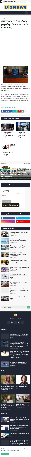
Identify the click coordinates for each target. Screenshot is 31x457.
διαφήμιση (11, 18)
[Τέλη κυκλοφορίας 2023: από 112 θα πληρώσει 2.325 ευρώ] (5, 435)
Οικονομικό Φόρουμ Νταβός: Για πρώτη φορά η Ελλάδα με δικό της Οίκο (19, 290)
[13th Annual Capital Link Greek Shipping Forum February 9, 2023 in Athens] (5, 419)
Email (4, 195)
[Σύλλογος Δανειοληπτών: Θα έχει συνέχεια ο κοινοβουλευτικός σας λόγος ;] (5, 336)
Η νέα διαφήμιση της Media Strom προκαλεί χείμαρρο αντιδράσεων (8, 135)
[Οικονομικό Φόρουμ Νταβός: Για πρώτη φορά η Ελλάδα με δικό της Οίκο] (5, 290)
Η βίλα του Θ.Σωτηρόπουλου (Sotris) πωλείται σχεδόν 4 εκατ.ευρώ (19, 239)
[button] (27, 2)
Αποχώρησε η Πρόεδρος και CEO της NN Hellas (7, 405)
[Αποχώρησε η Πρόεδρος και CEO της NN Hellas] (8, 398)
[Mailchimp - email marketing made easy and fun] (10, 206)
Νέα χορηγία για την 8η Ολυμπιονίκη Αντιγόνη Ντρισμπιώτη (19, 268)
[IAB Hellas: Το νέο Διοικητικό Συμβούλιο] (8, 146)
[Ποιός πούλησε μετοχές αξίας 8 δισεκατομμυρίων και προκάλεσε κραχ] (5, 276)
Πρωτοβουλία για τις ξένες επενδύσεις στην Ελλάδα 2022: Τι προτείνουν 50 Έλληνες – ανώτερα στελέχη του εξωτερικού (19, 344)
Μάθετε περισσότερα (13, 450)
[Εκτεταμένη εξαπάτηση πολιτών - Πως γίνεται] (5, 284)
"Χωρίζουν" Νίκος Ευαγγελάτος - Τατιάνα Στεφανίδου (18, 261)
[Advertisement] (15, 48)
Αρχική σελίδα (4, 18)
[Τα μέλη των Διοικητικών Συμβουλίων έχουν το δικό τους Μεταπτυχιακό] (5, 254)
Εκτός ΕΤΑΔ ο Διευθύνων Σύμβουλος (22, 404)
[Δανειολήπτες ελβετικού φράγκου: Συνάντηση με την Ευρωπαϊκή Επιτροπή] (5, 364)
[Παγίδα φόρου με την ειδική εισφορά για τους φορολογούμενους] (5, 247)
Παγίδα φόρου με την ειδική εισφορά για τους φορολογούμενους (19, 246)
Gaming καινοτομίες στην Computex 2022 (19, 297)
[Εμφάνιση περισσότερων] (25, 111)
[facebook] (8, 218)
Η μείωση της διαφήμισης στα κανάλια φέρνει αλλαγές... (21, 135)
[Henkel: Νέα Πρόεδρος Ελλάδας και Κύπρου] (23, 379)
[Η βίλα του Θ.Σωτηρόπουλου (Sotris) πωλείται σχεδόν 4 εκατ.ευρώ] (5, 241)
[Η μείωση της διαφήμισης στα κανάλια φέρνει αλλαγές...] (23, 126)
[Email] (22, 111)
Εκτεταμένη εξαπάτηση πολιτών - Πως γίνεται (19, 282)
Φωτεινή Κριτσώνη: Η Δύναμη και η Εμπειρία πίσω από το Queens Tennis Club (13, 2)
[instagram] (8, 221)
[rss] (19, 322)
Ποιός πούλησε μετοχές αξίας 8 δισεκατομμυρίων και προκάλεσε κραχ (19, 276)
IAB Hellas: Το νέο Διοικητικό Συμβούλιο (8, 154)
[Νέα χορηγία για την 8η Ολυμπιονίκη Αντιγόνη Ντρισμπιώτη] (5, 269)
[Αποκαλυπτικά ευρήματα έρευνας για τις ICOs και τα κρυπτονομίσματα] (5, 234)
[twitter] (23, 218)
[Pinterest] (19, 111)
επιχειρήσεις (13, 107)
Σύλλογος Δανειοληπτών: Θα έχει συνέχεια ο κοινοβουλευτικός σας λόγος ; (19, 336)
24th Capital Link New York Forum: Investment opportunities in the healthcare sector (19, 427)
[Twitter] (13, 111)
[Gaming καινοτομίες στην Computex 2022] (5, 298)
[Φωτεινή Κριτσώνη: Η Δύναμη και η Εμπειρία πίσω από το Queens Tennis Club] (8, 379)
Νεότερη (4, 163)
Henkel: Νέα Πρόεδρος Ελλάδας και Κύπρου (22, 385)
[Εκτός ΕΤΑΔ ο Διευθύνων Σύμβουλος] (23, 398)
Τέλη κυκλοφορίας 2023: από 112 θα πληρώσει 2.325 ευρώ (19, 434)
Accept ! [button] (5, 454)
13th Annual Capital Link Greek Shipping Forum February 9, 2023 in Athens (19, 419)
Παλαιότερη (26, 163)
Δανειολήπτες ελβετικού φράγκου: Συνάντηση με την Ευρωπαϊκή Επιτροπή (19, 364)
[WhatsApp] (16, 111)
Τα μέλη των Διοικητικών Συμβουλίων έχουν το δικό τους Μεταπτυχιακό (18, 254)
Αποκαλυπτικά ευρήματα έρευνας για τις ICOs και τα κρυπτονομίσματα (19, 233)
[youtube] (22, 322)
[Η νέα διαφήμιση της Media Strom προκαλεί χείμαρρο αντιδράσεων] (8, 126)
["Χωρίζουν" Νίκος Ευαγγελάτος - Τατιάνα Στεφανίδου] (5, 262)
